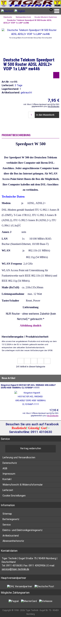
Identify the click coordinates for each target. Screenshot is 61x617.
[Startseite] (30, 4)
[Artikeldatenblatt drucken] (56, 75)
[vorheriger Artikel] (27, 361)
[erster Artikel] (21, 361)
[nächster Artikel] (40, 361)
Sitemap (7, 513)
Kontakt (7, 479)
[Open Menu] (57, 11)
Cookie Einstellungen (14, 495)
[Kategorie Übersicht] (34, 361)
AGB (5, 468)
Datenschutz (10, 463)
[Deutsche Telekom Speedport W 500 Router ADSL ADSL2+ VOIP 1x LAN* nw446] (30, 34)
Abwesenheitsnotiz (13, 541)
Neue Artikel (8, 378)
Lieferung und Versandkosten (19, 457)
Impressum (9, 473)
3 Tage (18, 85)
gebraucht (26, 92)
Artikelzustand (11, 535)
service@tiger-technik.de (15, 569)
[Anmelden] (37, 11)
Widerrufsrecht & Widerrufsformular (23, 484)
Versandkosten (53, 106)
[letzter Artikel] (47, 361)
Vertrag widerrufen (30, 448)
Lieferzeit (8, 490)
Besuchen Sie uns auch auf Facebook (32, 424)
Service (7, 524)
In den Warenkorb (45, 115)
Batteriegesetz (11, 519)
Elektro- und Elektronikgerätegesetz (23, 530)
